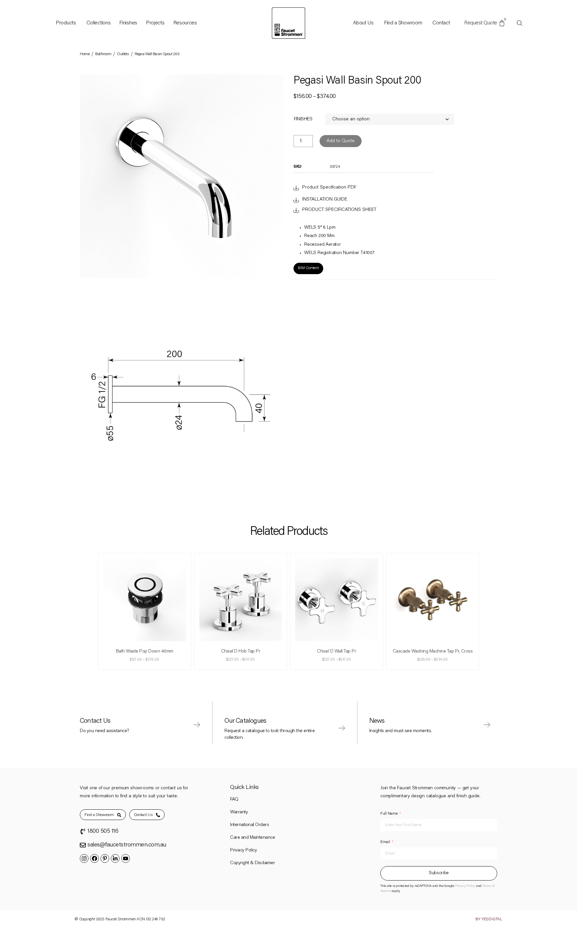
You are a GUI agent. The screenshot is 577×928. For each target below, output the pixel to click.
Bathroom (103, 54)
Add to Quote (341, 141)
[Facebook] (94, 858)
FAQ (234, 799)
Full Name (388, 814)
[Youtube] (125, 858)
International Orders (249, 825)
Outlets (123, 54)
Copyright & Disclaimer (252, 863)
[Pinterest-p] (105, 858)
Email (385, 842)
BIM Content (308, 268)
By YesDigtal (488, 919)
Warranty (239, 812)
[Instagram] (84, 858)
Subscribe (439, 873)
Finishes (303, 119)
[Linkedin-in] (115, 858)
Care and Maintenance (252, 837)
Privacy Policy (243, 850)
